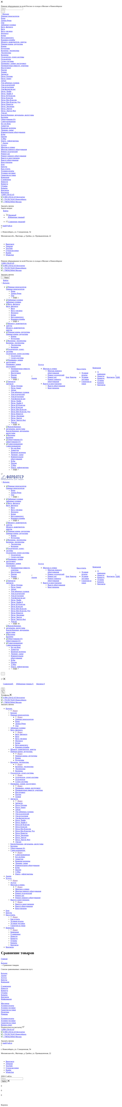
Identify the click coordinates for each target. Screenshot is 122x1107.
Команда (4, 991)
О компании (6, 986)
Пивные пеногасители (24, 719)
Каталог (13, 713)
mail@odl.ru (7, 226)
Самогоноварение (22, 855)
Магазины (5, 1003)
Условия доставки (8, 1008)
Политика (5, 1012)
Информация (6, 999)
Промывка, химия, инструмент (28, 788)
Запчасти (19, 803)
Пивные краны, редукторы (26, 756)
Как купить (15, 919)
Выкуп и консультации (24, 904)
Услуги (13, 883)
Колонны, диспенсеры (24, 767)
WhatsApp (10, 255)
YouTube (9, 248)
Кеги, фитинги (21, 734)
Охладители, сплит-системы (26, 777)
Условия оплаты (7, 1006)
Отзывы (4, 993)
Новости (4, 988)
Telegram (9, 246)
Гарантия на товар (8, 1010)
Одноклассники (12, 251)
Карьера (4, 995)
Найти (4, 1081)
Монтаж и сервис (22, 889)
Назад (15, 711)
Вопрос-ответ (6, 1025)
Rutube (8, 253)
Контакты (5, 997)
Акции (4, 975)
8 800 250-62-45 (8, 195)
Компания (14, 932)
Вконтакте (10, 244)
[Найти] (3, 11)
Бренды (4, 980)
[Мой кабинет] (2, 677)
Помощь (4, 1014)
